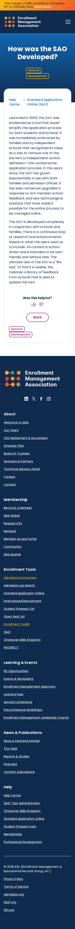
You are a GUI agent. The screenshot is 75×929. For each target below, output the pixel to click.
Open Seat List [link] (14, 616)
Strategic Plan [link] (14, 446)
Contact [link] (10, 484)
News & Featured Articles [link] (22, 741)
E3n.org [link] (9, 910)
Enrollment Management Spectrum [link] (30, 686)
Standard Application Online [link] (24, 593)
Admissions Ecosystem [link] (20, 578)
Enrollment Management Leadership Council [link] (36, 717)
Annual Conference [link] (18, 702)
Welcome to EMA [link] (16, 422)
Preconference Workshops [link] (23, 710)
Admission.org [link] (14, 894)
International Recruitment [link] (22, 601)
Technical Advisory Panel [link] (22, 469)
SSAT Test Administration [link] (22, 803)
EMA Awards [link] (12, 554)
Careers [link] (9, 477)
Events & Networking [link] (18, 679)
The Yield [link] (10, 749)
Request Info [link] (13, 523)
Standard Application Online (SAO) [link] (44, 102)
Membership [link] (13, 834)
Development (37, 76)
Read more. (43, 7)
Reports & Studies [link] (16, 756)
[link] (22, 22)
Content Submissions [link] (19, 772)
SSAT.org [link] (10, 902)
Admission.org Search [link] (19, 585)
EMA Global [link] (12, 515)
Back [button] (37, 317)
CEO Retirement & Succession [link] (26, 438)
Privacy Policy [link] (13, 879)
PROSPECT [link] (11, 647)
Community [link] (12, 547)
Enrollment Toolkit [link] (17, 624)
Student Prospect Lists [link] (20, 826)
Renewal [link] (10, 531)
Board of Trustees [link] (17, 453)
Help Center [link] (14, 102)
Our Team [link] (11, 430)
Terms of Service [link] (16, 887)
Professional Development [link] (23, 842)
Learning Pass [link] (13, 694)
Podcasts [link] (10, 764)
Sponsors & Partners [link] (18, 461)
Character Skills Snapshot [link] (22, 640)
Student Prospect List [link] (19, 609)
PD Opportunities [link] (16, 671)
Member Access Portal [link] (20, 539)
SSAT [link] (7, 632)
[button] (67, 22)
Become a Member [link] (18, 508)
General (33, 70)
